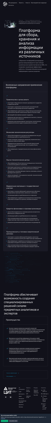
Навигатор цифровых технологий (36, 391)
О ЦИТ (20, 391)
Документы (21, 404)
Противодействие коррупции (39, 2)
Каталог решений (28, 391)
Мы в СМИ (36, 395)
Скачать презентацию (11, 373)
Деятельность (22, 394)
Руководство (21, 398)
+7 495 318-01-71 (45, 391)
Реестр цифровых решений (32, 20)
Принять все (4, 420)
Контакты (11, 5)
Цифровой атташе (28, 397)
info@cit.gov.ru (45, 393)
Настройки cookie (13, 420)
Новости (28, 2)
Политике (3, 418)
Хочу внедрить (9, 376)
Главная (21, 20)
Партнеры (21, 406)
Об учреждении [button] (13, 2)
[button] (5, 397)
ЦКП (27, 393)
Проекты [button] (21, 2)
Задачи (20, 396)
